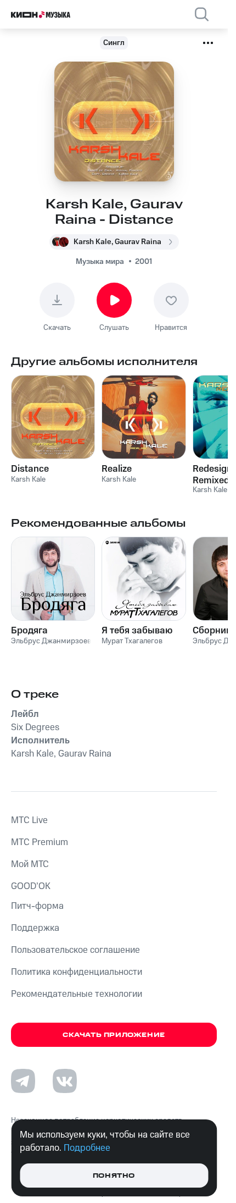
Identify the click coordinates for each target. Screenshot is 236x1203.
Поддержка (35, 928)
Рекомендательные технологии (76, 994)
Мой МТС (30, 864)
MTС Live (29, 820)
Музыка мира (100, 261)
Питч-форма (37, 906)
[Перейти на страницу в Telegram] (23, 1081)
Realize (117, 468)
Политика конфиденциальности (76, 972)
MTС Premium (39, 842)
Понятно (114, 1175)
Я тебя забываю (137, 630)
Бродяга (29, 630)
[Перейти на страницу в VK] (65, 1081)
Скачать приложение (114, 1035)
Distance (30, 468)
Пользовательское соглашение (75, 950)
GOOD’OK (30, 886)
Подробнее (87, 1148)
